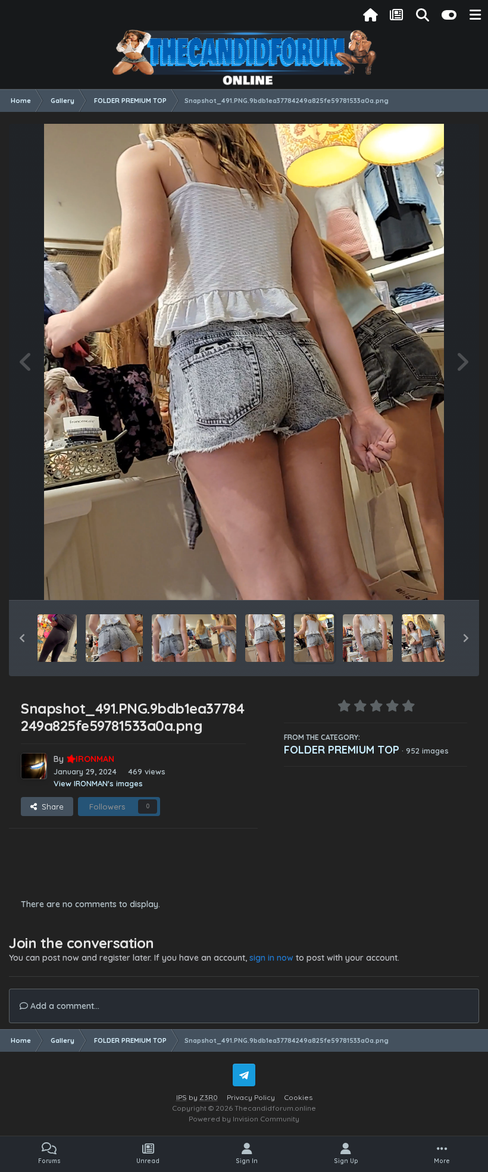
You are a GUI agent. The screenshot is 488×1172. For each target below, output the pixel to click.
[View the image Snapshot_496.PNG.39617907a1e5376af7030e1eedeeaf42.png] (194, 638)
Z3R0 (208, 1097)
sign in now (271, 957)
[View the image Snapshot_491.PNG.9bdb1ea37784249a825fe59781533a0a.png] (314, 638)
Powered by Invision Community (244, 1118)
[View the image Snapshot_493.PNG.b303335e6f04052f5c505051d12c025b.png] (114, 638)
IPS (181, 1097)
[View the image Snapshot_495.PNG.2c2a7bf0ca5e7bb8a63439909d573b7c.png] (368, 638)
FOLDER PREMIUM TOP (341, 750)
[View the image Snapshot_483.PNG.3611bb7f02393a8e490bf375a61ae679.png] (423, 638)
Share (50, 806)
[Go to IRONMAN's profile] (34, 766)
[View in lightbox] (244, 362)
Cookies (298, 1097)
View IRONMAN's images (98, 783)
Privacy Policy (251, 1097)
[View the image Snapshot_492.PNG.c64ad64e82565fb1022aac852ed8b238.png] (265, 638)
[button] (22, 638)
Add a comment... (63, 1006)
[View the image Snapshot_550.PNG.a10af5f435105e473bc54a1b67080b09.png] (57, 638)
